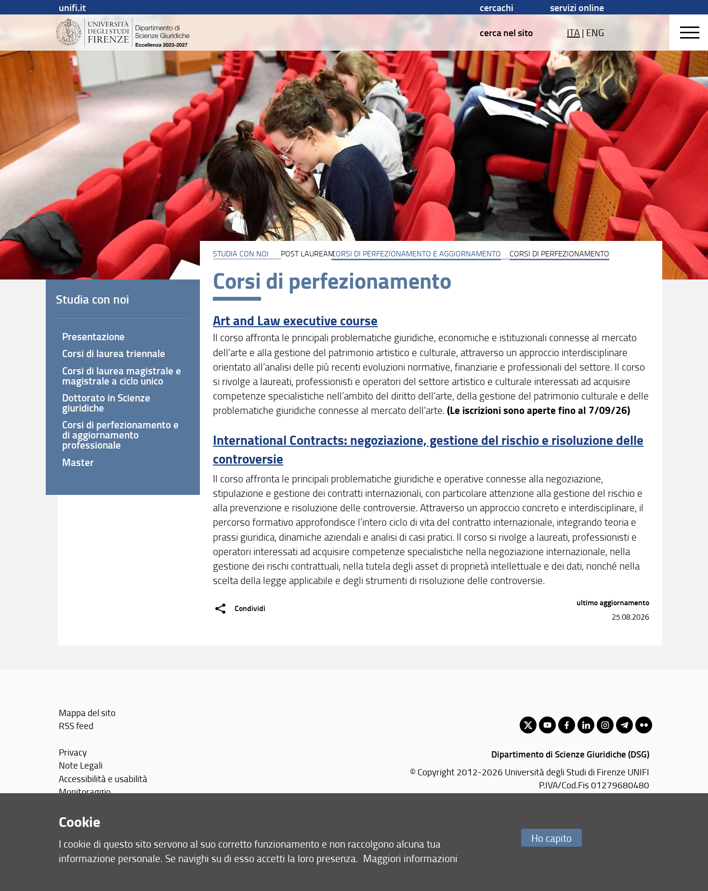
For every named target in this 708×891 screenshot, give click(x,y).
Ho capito (551, 838)
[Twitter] (528, 725)
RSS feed (76, 725)
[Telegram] (624, 725)
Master (78, 462)
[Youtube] (547, 725)
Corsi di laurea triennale (113, 353)
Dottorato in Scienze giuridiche (106, 402)
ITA (573, 32)
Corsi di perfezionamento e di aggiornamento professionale (120, 434)
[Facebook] (566, 725)
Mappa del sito (87, 712)
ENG (595, 32)
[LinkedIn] (585, 725)
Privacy (73, 751)
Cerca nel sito (506, 32)
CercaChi (496, 7)
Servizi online (577, 7)
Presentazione (93, 336)
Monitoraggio (85, 791)
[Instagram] (605, 725)
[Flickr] (643, 725)
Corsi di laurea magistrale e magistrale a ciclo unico (121, 375)
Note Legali (81, 764)
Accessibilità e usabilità (103, 778)
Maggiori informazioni (410, 858)
